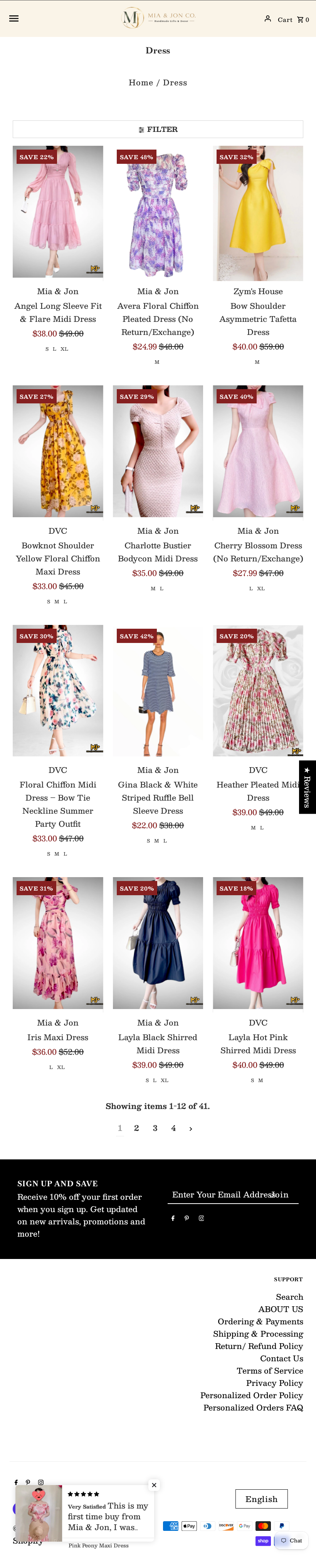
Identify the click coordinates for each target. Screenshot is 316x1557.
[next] (191, 1128)
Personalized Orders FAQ (253, 1407)
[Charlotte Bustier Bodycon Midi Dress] (158, 453)
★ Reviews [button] (307, 787)
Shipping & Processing (258, 1333)
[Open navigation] (60, 18)
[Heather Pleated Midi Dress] (258, 692)
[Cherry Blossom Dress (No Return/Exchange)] (258, 453)
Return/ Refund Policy (259, 1345)
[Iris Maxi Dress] (58, 944)
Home (141, 82)
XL (64, 349)
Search (289, 1296)
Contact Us (281, 1358)
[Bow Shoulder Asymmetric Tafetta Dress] (258, 213)
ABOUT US (280, 1309)
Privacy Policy (274, 1382)
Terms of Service (270, 1370)
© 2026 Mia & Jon (49, 1528)
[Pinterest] (187, 1219)
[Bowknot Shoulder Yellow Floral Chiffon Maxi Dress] (58, 453)
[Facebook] (173, 1219)
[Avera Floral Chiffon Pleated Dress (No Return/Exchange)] (158, 213)
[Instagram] (201, 1219)
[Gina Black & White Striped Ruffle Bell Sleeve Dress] (158, 692)
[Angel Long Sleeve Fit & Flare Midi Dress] (58, 213)
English (261, 1498)
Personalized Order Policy (251, 1395)
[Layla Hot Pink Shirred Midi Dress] (258, 944)
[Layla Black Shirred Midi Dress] (158, 944)
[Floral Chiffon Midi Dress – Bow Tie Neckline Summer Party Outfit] (58, 692)
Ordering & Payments (260, 1321)
